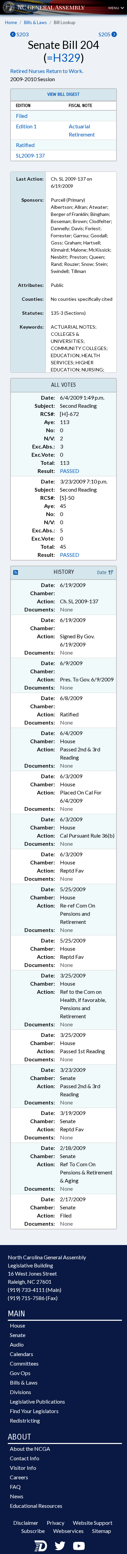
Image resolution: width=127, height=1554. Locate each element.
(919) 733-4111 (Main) (34, 1289)
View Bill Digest (63, 94)
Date (102, 572)
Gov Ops (20, 1373)
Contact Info (24, 1458)
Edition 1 (26, 126)
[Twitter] (60, 1545)
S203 (22, 34)
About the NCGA (30, 1448)
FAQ (15, 1486)
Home (11, 22)
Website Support (92, 1522)
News (16, 1496)
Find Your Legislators (34, 1411)
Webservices (68, 1531)
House (17, 1325)
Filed (21, 115)
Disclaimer (25, 1522)
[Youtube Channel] (79, 1545)
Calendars (21, 1354)
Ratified (25, 145)
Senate (17, 1335)
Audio (17, 1344)
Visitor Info (23, 1467)
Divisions (20, 1392)
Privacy (55, 1522)
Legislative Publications (37, 1401)
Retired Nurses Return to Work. (46, 71)
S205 (105, 34)
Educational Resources (36, 1505)
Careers (19, 1477)
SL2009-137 (30, 155)
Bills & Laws (35, 22)
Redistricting (25, 1420)
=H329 (64, 57)
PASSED (69, 471)
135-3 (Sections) (68, 313)
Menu (114, 8)
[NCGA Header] (51, 7)
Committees (24, 1363)
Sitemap (101, 1531)
